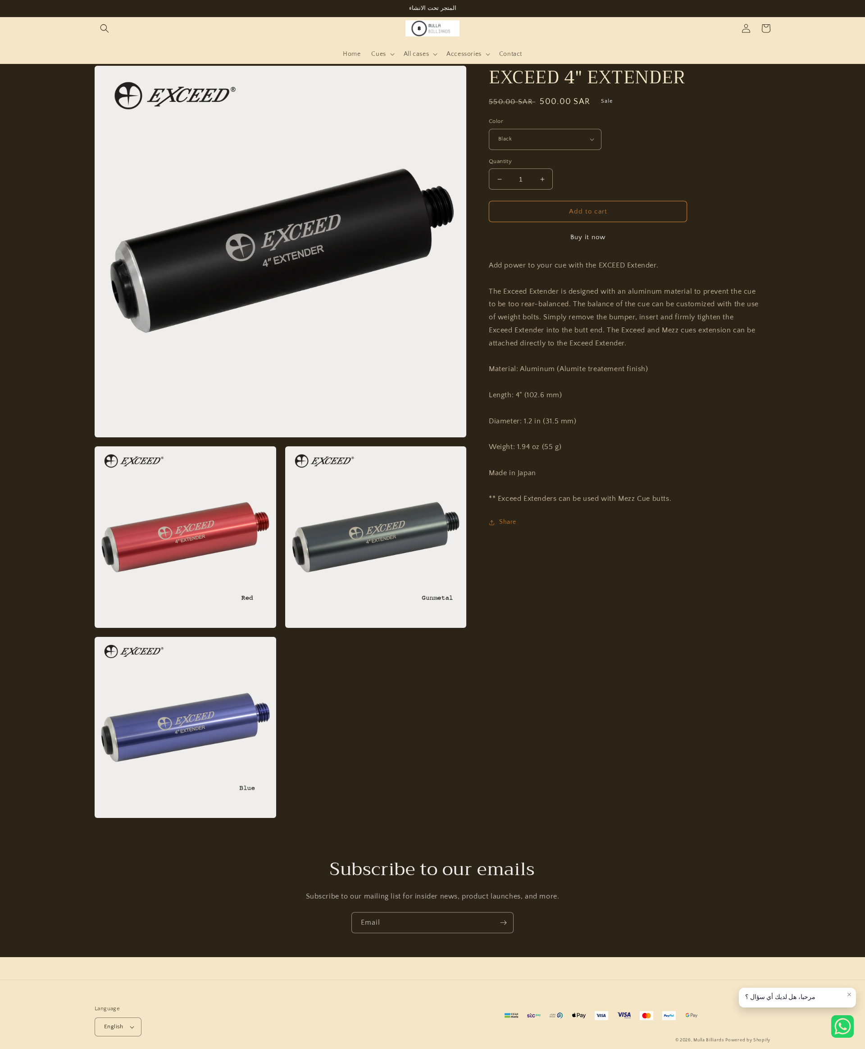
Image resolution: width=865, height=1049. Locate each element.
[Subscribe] (503, 922)
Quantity (500, 161)
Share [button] (507, 522)
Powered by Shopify (747, 1040)
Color (496, 121)
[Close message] (849, 994)
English (113, 1026)
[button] (104, 28)
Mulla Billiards (708, 1040)
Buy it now (588, 237)
